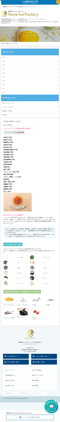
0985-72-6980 (31, 351)
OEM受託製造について (13, 356)
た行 (3, 69)
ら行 (3, 88)
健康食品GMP (11, 375)
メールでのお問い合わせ (31, 417)
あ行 (3, 57)
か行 (3, 61)
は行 (3, 77)
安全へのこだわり (38, 375)
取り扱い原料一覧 (6, 43)
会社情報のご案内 (40, 362)
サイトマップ (38, 393)
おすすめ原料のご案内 (12, 362)
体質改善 (4, 115)
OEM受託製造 (37, 370)
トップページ (10, 370)
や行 (3, 84)
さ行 (3, 65)
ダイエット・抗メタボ (7, 107)
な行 (3, 73)
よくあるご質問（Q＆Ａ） (42, 356)
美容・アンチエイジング (8, 103)
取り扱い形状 (10, 380)
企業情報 (35, 380)
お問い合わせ (10, 385)
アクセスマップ (8, 393)
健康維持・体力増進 (7, 111)
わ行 (3, 92)
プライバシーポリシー (25, 393)
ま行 (3, 80)
